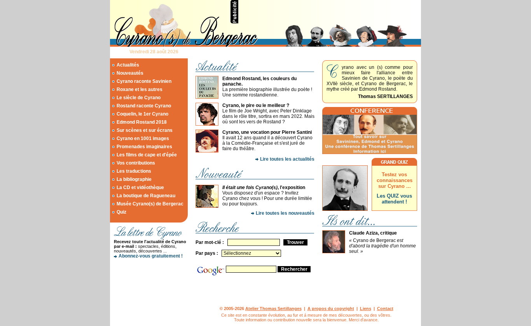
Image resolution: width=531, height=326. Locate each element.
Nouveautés (130, 73)
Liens (365, 308)
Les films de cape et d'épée (147, 155)
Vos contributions (136, 163)
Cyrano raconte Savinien (144, 81)
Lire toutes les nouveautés (285, 213)
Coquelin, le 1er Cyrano (142, 114)
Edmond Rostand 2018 (142, 122)
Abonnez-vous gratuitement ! (151, 256)
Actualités (128, 65)
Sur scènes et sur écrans (145, 130)
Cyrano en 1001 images (143, 138)
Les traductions (134, 171)
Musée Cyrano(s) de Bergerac (150, 204)
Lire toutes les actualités (287, 159)
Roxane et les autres (139, 89)
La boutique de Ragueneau (146, 195)
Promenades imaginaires (144, 146)
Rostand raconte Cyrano (144, 106)
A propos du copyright (330, 308)
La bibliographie (134, 179)
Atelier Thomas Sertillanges (273, 308)
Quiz (121, 212)
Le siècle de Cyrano (139, 97)
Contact (385, 308)
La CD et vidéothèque (140, 187)
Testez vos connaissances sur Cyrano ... (394, 180)
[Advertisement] (330, 11)
